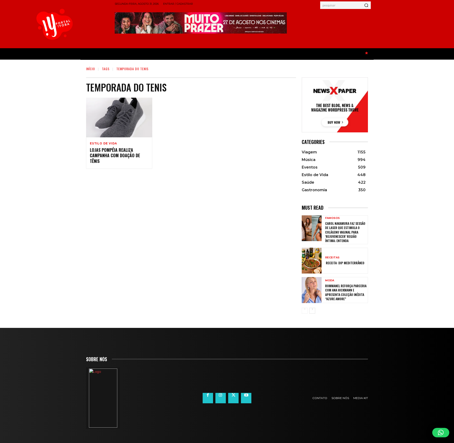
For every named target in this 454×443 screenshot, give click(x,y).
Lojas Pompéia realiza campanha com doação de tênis (115, 155)
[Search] (366, 5)
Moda (329, 280)
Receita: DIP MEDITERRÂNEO (344, 262)
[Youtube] (246, 398)
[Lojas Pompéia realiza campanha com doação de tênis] (119, 117)
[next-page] (312, 311)
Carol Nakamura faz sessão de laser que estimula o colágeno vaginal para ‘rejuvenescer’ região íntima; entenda (345, 232)
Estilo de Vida (103, 143)
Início (90, 68)
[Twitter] (233, 398)
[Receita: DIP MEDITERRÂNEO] (312, 261)
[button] (440, 432)
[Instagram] (220, 398)
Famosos (332, 218)
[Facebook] (208, 398)
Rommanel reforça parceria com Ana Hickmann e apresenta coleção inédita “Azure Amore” (346, 292)
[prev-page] (305, 311)
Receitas (332, 257)
